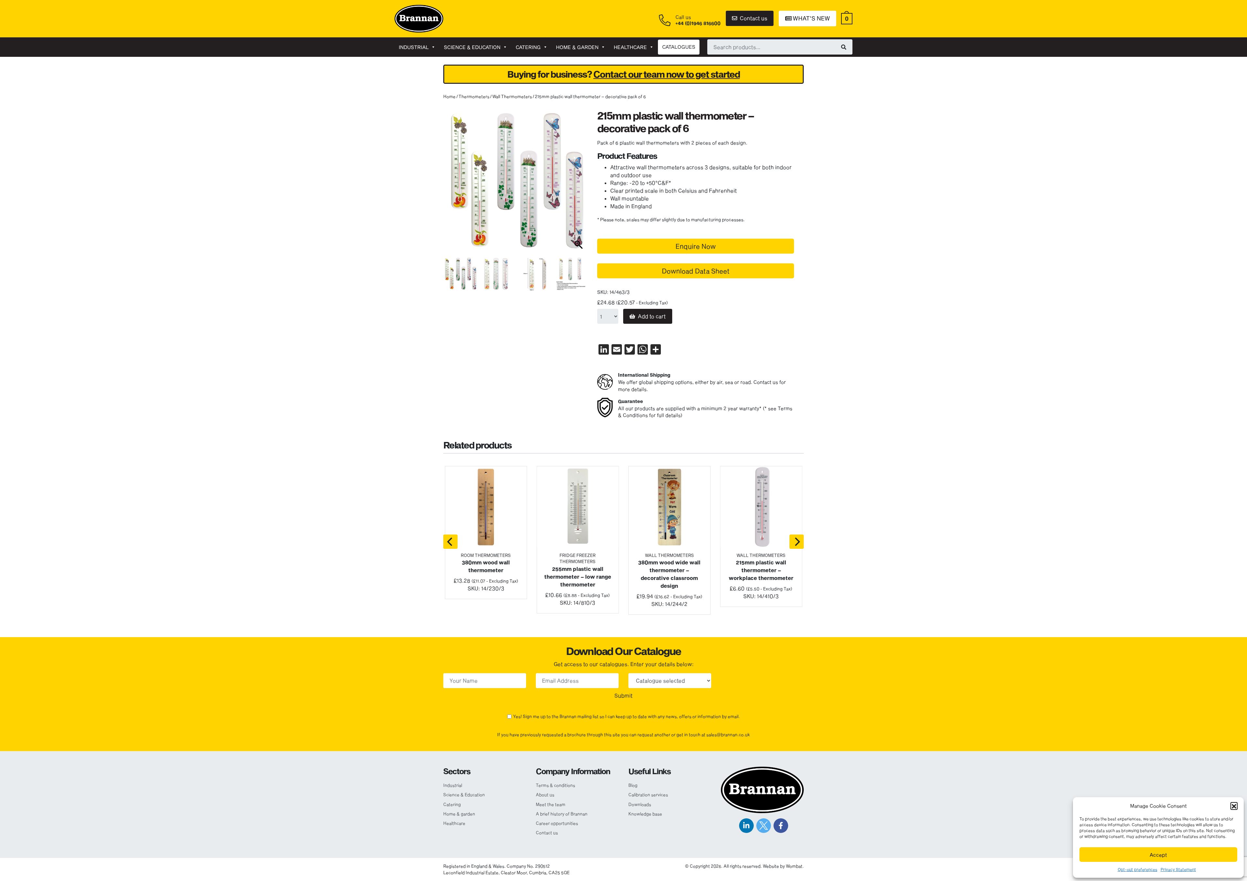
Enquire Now (695, 246)
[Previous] (450, 542)
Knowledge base (645, 813)
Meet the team (550, 804)
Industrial (414, 47)
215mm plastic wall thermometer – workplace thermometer (761, 570)
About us (545, 794)
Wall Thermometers (512, 96)
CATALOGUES (678, 47)
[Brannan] (419, 18)
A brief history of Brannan (561, 813)
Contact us (752, 18)
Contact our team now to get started (666, 74)
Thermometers (474, 96)
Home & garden (577, 47)
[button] (1234, 805)
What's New (810, 18)
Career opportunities (557, 823)
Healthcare (630, 47)
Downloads (639, 804)
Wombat (794, 866)
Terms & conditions (555, 785)
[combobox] (779, 46)
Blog (632, 785)
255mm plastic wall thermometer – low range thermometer (577, 576)
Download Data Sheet (696, 271)
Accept (1158, 855)
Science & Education (472, 47)
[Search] (843, 46)
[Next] (796, 542)
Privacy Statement (1178, 869)
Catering (528, 47)
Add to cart (652, 316)
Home (449, 96)
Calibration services (648, 794)
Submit (623, 695)
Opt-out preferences (1137, 869)
